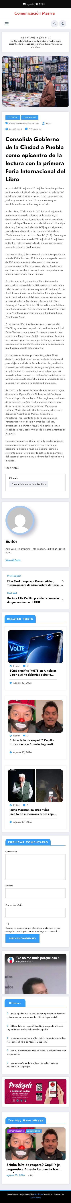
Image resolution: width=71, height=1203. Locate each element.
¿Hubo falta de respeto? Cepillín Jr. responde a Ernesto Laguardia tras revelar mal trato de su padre (33, 742)
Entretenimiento (16, 1131)
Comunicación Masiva (34, 13)
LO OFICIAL (13, 117)
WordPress (38, 1194)
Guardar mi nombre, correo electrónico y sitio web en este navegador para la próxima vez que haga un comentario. (32, 929)
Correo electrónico (14, 905)
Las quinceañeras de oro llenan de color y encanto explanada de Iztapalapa (32, 1064)
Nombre (9, 885)
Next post (12, 593)
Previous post (14, 576)
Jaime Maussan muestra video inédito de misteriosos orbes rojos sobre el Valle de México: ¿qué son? (32, 812)
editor (48, 123)
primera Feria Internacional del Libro (24, 123)
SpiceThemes (35, 1197)
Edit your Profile (56, 548)
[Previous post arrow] (63, 581)
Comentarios (11, 851)
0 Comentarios (35, 129)
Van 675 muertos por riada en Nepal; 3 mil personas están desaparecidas (36, 1052)
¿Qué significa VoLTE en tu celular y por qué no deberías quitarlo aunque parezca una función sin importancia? (33, 673)
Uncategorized (30, 117)
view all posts (13, 560)
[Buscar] (54, 23)
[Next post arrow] (63, 600)
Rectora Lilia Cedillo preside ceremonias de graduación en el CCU (33, 600)
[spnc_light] (62, 23)
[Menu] (7, 24)
